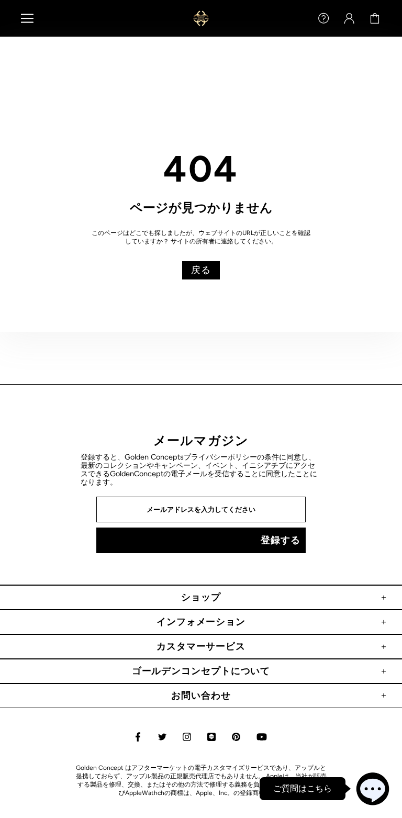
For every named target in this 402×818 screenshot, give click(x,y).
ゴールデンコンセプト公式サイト (201, 18)
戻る (201, 270)
